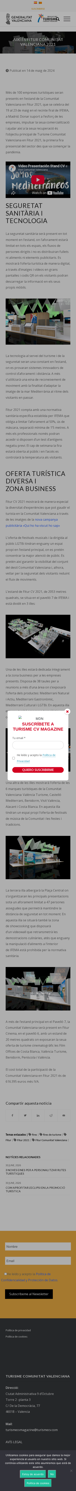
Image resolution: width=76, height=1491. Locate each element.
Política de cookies (38, 1483)
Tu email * (19, 738)
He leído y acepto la (36, 758)
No (52, 1474)
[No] (71, 1471)
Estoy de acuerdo (33, 1474)
